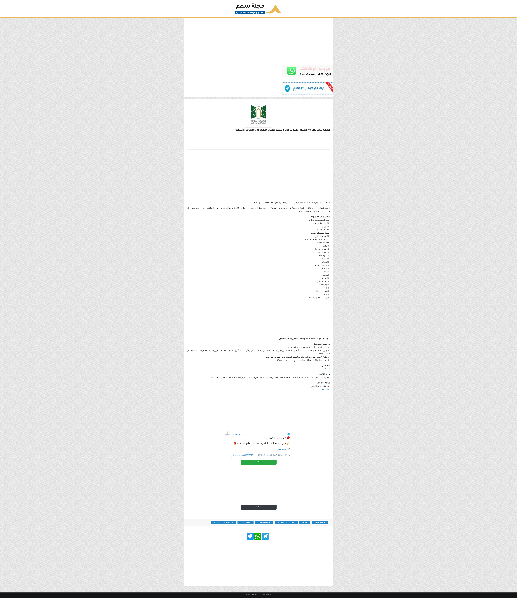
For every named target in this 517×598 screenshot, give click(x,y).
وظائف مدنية (321, 138)
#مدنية (305, 522)
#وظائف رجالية (245, 522)
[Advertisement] (258, 37)
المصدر (258, 507)
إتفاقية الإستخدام (251, 595)
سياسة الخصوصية (265, 595)
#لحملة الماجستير (264, 522)
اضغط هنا (258, 462)
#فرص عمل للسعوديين (286, 522)
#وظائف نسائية (320, 522)
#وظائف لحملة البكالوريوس (223, 522)
